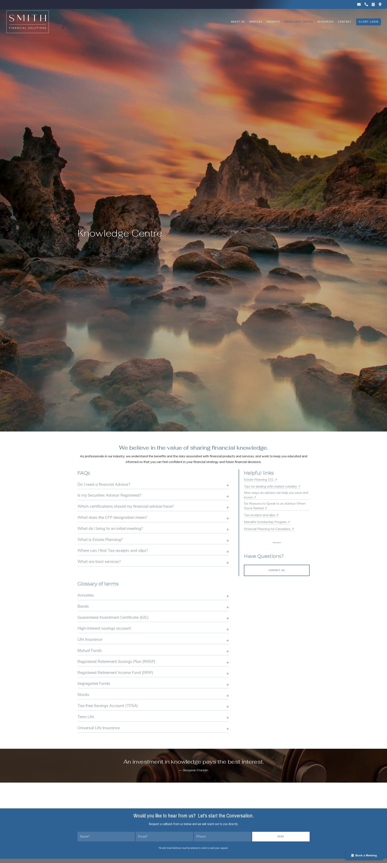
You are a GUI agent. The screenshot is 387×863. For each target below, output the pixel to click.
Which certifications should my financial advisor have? (125, 506)
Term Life (85, 716)
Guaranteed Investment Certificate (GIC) (113, 617)
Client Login (369, 21)
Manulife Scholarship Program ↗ (267, 522)
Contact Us (277, 570)
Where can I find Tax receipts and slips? (112, 550)
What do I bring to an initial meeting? (110, 528)
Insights (273, 21)
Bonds (83, 606)
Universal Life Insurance (98, 727)
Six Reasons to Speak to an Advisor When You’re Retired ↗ (275, 505)
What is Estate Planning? (100, 539)
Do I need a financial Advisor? (103, 484)
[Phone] (366, 4)
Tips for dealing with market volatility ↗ (272, 486)
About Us (238, 21)
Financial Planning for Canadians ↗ (269, 529)
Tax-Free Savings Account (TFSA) (107, 705)
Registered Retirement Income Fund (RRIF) (115, 672)
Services (255, 21)
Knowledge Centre (298, 21)
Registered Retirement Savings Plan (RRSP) (116, 661)
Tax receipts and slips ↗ (261, 515)
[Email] (358, 4)
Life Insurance (89, 639)
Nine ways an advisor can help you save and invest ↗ (276, 495)
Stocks (83, 694)
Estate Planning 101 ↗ (260, 479)
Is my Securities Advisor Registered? (109, 495)
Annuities (85, 595)
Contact (345, 21)
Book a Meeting (365, 855)
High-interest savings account (104, 628)
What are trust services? (99, 561)
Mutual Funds (89, 650)
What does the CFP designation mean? (112, 517)
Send (281, 836)
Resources (326, 21)
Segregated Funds (93, 683)
